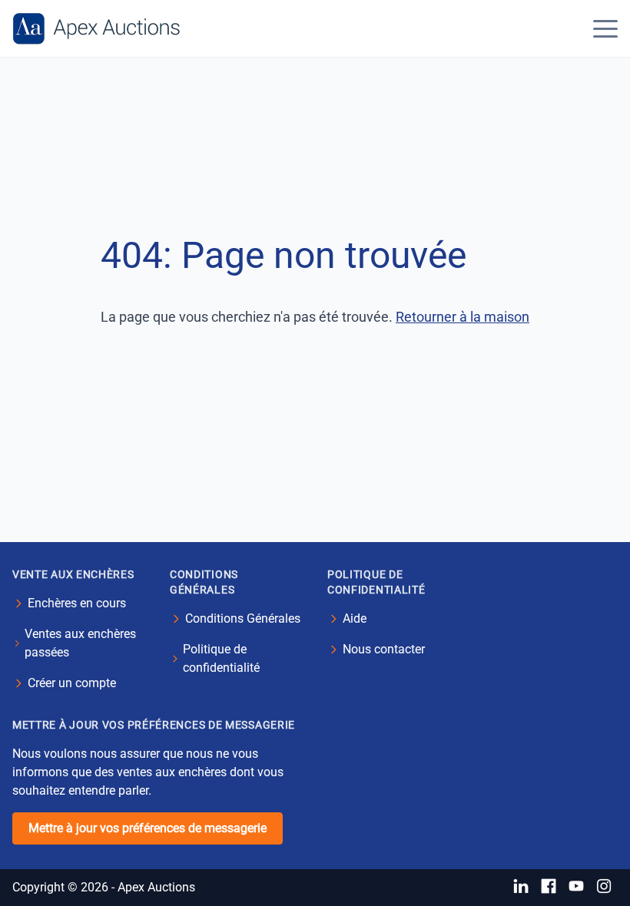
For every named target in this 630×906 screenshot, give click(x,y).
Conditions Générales (242, 618)
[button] (605, 28)
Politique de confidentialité (221, 658)
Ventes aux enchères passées (80, 643)
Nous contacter (384, 649)
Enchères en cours (77, 603)
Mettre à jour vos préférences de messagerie (147, 828)
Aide (354, 618)
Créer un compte (72, 683)
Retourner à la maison (462, 317)
